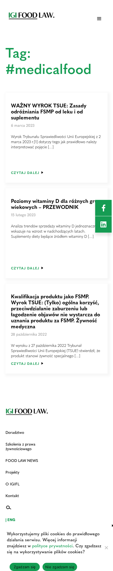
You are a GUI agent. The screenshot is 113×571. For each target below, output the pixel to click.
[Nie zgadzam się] (106, 547)
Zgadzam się (25, 567)
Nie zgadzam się (59, 567)
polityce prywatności (52, 545)
